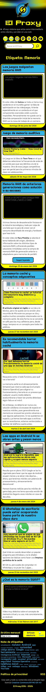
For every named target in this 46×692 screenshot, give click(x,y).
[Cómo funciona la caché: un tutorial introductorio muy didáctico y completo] (23, 292)
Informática (33, 652)
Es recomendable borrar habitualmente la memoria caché (20, 342)
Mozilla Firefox (36, 657)
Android (26, 644)
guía (37, 650)
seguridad (6, 661)
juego (33, 655)
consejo (16, 647)
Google (20, 649)
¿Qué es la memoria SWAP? (21, 579)
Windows (34, 666)
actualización (6, 645)
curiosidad (26, 647)
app (34, 645)
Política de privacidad (14, 674)
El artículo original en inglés (15, 307)
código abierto (8, 650)
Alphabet (16, 645)
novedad (22, 659)
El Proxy (23, 22)
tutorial (26, 664)
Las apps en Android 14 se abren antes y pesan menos (22, 437)
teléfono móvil (9, 663)
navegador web (9, 659)
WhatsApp (24, 666)
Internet (25, 654)
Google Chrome (30, 650)
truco (21, 664)
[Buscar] (38, 46)
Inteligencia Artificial (10, 655)
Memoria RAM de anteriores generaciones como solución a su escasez (22, 187)
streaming (34, 661)
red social (41, 659)
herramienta (8, 652)
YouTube (5, 669)
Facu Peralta (23, 237)
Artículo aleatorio (30, 634)
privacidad (32, 659)
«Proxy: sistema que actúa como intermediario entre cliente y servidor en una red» (22, 30)
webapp (16, 666)
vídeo (3, 666)
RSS (42, 674)
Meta (19, 657)
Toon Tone (28, 158)
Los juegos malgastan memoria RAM (18, 68)
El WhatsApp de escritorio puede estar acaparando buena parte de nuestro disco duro (21, 513)
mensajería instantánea (8, 657)
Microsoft (26, 657)
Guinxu (21, 102)
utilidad (39, 664)
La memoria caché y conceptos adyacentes (19, 275)
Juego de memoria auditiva (21, 133)
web (9, 666)
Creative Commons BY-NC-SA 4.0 (26, 682)
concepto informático (7, 647)
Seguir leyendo (23, 260)
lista (38, 655)
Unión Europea (32, 664)
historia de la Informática (22, 652)
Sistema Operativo (21, 661)
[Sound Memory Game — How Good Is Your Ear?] (23, 146)
